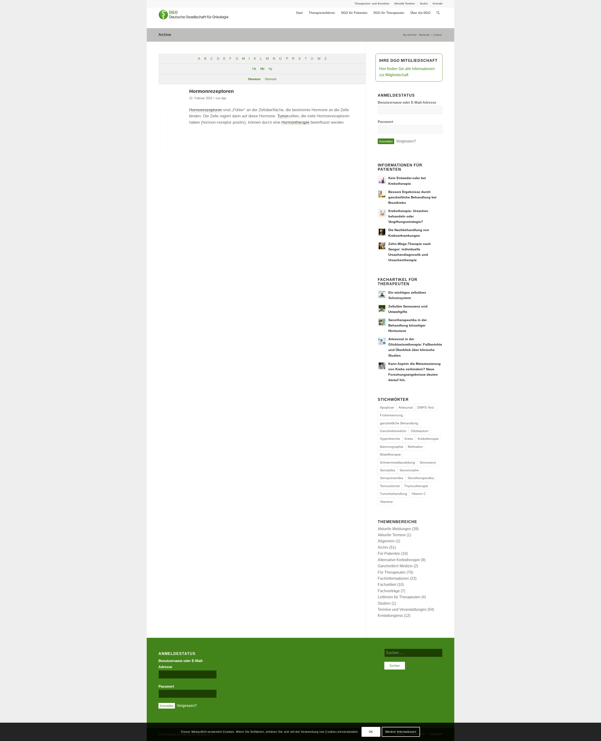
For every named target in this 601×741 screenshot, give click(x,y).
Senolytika (387, 470)
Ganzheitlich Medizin (395, 566)
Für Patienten (389, 554)
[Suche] (438, 13)
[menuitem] (372, 3)
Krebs (409, 439)
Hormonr (254, 79)
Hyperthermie (390, 439)
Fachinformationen (393, 578)
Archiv (424, 3)
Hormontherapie (295, 122)
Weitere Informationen (400, 731)
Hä (254, 69)
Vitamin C (419, 494)
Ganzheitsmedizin (393, 431)
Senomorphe (409, 470)
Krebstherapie (428, 439)
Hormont (270, 79)
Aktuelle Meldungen (394, 529)
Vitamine (386, 502)
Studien (384, 603)
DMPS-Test (425, 407)
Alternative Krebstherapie (399, 560)
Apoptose (387, 407)
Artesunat (405, 407)
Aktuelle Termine (404, 3)
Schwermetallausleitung (397, 462)
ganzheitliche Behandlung (399, 423)
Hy (270, 69)
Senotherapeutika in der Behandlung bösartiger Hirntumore (407, 325)
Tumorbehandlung (393, 494)
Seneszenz (428, 462)
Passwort (385, 122)
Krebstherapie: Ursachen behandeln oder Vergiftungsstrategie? (408, 216)
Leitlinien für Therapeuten (399, 597)
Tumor (282, 116)
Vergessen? (406, 141)
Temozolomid (390, 486)
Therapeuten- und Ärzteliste (371, 3)
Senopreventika (391, 478)
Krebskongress (390, 616)
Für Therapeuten (392, 572)
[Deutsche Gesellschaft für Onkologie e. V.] (193, 17)
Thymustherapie (416, 486)
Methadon (415, 447)
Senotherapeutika (421, 478)
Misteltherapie (390, 454)
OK (371, 731)
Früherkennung (391, 415)
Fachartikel (387, 585)
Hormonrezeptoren (211, 91)
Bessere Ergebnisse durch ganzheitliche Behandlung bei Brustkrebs (412, 197)
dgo (223, 98)
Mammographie (391, 447)
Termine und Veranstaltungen (402, 609)
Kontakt (438, 3)
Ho (262, 69)
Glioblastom (419, 431)
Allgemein (386, 541)
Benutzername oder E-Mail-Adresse (407, 102)
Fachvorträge (389, 591)
